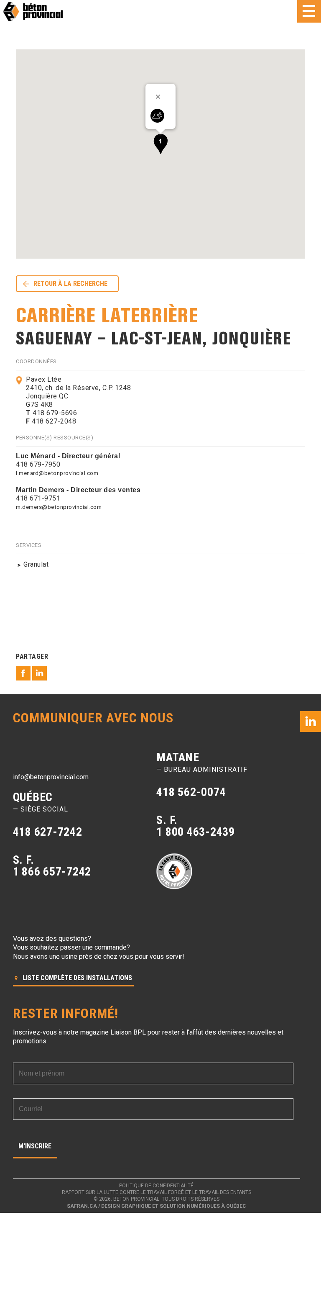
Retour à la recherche (70, 284)
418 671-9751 (38, 498)
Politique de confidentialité (156, 1186)
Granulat (35, 564)
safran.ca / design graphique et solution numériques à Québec (156, 1206)
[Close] (161, 97)
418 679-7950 (38, 464)
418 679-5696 (51, 413)
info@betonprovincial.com (51, 777)
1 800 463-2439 (195, 832)
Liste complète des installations (76, 978)
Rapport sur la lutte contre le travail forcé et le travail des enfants (156, 1192)
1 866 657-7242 (52, 871)
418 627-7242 (47, 832)
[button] (160, 143)
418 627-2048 (51, 421)
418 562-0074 (191, 792)
